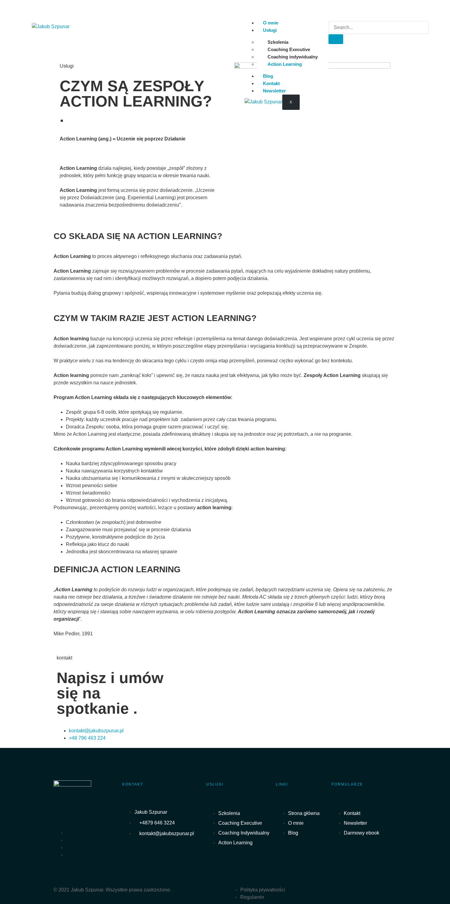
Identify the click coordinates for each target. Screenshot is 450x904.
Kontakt (271, 83)
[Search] (335, 39)
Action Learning (285, 64)
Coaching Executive (289, 49)
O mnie (270, 22)
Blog (268, 76)
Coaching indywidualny (293, 56)
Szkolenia (278, 42)
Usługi (270, 30)
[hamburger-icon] (321, 24)
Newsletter (274, 90)
